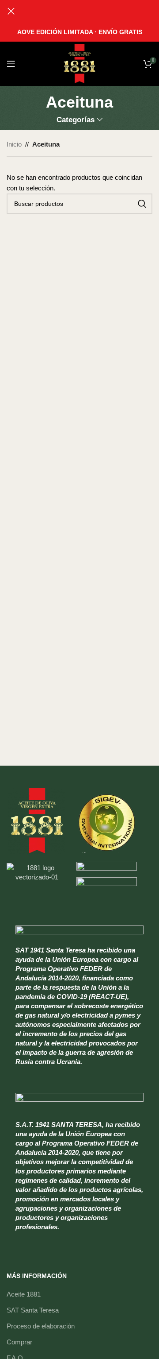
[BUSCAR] (142, 204)
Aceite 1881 (24, 1294)
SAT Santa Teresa (33, 1310)
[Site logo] (79, 63)
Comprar (19, 1342)
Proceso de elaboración (41, 1326)
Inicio (14, 144)
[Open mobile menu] (11, 64)
